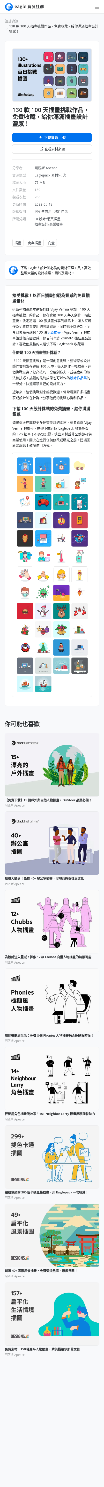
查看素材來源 (55, 149)
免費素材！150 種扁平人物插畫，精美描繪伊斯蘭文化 (42, 1349)
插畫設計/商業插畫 (49, 224)
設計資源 (11, 21)
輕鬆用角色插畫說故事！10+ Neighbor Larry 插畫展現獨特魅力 (50, 1114)
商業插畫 (34, 242)
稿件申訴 (61, 211)
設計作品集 (78, 378)
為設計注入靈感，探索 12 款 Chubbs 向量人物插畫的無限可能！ (50, 957)
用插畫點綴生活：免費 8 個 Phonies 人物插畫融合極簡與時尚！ (49, 1036)
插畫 (18, 242)
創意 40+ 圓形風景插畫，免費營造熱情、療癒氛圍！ (41, 1271)
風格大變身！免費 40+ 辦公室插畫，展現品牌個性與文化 (44, 878)
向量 (51, 242)
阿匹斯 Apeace (46, 168)
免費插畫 (54, 332)
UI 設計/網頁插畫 (47, 218)
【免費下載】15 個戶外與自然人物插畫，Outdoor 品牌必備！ (48, 800)
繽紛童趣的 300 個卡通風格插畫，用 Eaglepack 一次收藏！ (47, 1192)
